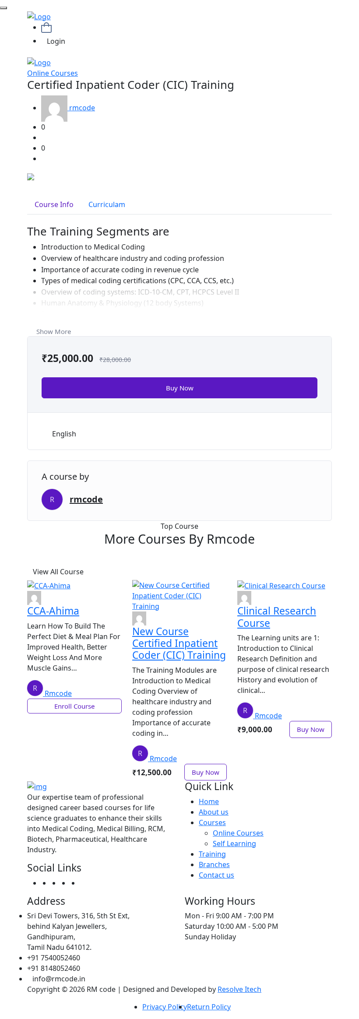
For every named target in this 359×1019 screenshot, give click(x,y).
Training (212, 854)
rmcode (82, 107)
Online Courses (52, 73)
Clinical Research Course (276, 616)
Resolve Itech (239, 989)
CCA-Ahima (53, 611)
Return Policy (209, 1007)
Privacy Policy (164, 1007)
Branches (214, 864)
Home (209, 801)
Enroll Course (74, 706)
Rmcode (58, 693)
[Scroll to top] (3, 8)
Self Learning (234, 843)
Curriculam (106, 204)
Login (56, 41)
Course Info (54, 204)
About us (214, 812)
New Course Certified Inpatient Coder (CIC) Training (179, 643)
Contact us (216, 875)
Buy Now (180, 387)
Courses (212, 822)
